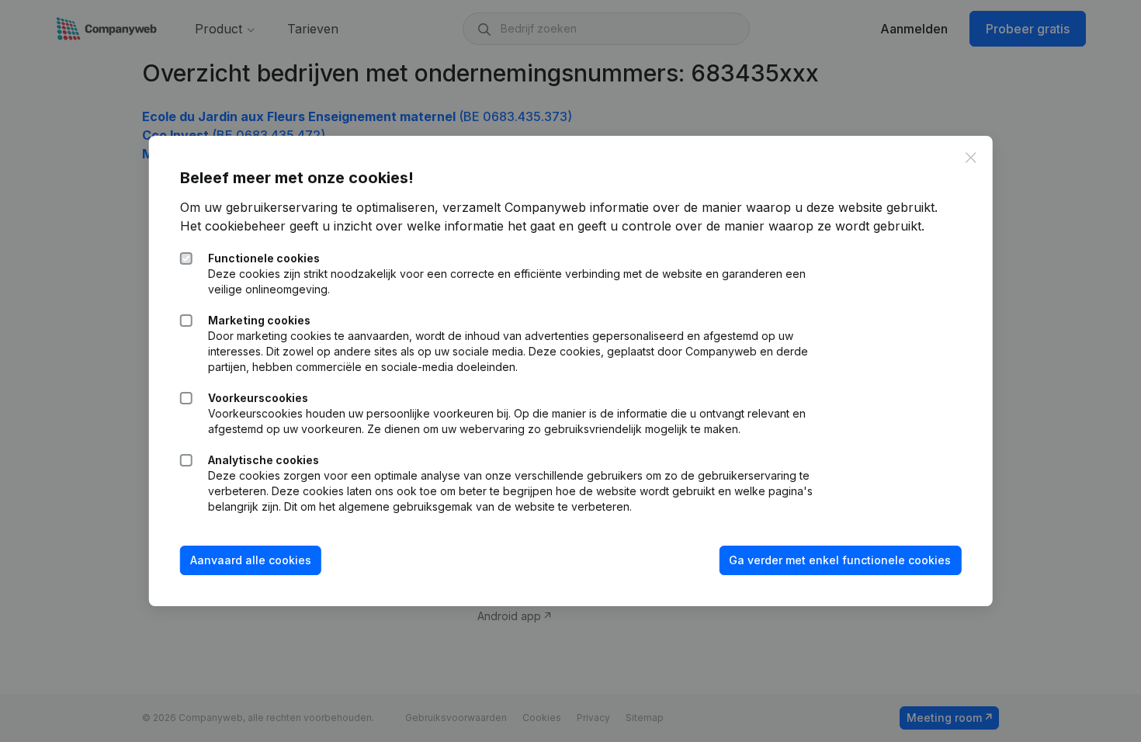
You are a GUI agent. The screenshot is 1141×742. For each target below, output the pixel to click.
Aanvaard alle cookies (250, 560)
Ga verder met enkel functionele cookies (840, 560)
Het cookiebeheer (233, 226)
